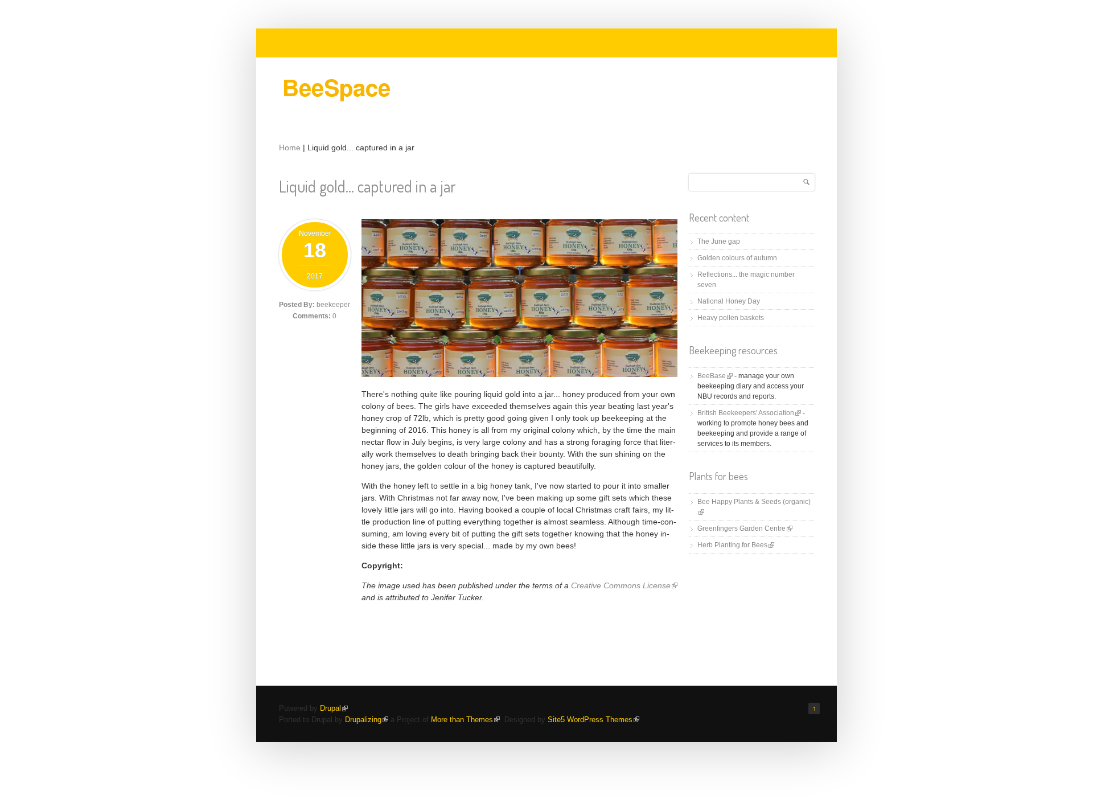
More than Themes (465, 719)
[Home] (343, 100)
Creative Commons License (624, 585)
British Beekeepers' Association (749, 413)
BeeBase (715, 376)
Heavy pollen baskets (730, 318)
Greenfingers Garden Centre (744, 528)
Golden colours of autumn (737, 258)
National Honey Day (728, 301)
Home (290, 147)
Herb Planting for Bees (735, 545)
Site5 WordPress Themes (593, 719)
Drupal (334, 708)
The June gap (718, 241)
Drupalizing (366, 719)
